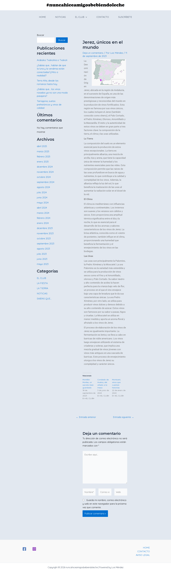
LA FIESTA (42, 283)
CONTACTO (102, 17)
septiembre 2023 (45, 243)
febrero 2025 (43, 156)
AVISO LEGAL (143, 555)
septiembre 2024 (45, 182)
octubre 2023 (44, 238)
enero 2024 (43, 223)
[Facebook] (24, 549)
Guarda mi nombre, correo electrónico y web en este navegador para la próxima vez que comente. (104, 504)
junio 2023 (42, 258)
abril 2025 (42, 146)
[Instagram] (34, 549)
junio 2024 (42, 197)
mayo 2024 (42, 202)
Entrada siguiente (123, 417)
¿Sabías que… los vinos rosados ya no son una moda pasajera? (52, 92)
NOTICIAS (60, 17)
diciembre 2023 (45, 228)
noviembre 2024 (45, 171)
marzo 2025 (43, 151)
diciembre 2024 (45, 166)
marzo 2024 (43, 212)
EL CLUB (79, 17)
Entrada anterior (86, 417)
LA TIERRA (42, 288)
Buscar (40, 35)
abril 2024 (42, 207)
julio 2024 (42, 192)
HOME (42, 17)
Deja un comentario (93, 52)
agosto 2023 (43, 248)
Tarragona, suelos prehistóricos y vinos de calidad (49, 104)
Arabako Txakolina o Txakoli (52, 60)
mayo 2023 (42, 264)
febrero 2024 (43, 218)
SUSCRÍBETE (125, 17)
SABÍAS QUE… (44, 298)
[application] (85, 17)
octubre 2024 (44, 177)
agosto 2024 (43, 187)
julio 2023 (42, 253)
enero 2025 (43, 161)
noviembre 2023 (45, 233)
